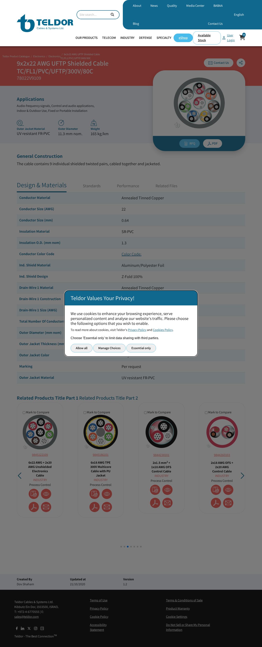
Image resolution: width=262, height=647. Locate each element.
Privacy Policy (137, 330)
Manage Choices (109, 348)
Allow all (81, 348)
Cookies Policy (163, 330)
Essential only (141, 348)
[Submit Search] (112, 15)
